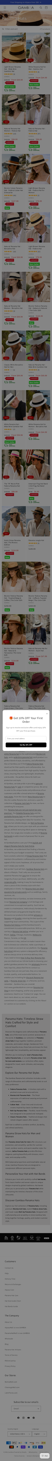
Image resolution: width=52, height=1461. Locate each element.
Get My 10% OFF (26, 745)
